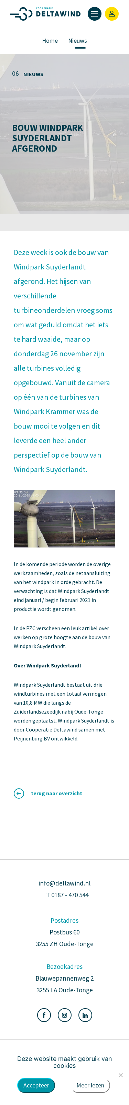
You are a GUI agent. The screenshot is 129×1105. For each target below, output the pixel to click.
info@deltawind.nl (64, 883)
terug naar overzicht (56, 793)
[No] (120, 1075)
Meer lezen (90, 1085)
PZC (30, 628)
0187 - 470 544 (69, 895)
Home (50, 40)
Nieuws (77, 40)
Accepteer (36, 1085)
